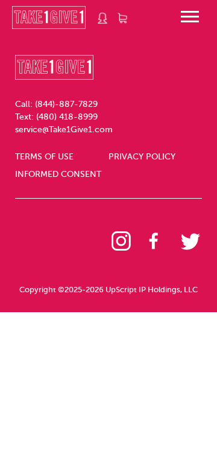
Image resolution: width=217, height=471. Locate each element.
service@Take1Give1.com (64, 129)
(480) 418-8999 (67, 116)
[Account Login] (103, 18)
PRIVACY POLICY (141, 156)
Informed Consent (58, 174)
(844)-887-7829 (66, 104)
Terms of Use (44, 156)
